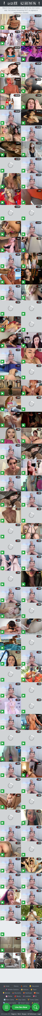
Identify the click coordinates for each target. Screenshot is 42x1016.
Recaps (24, 1014)
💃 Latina (24, 986)
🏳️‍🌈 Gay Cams (21, 1000)
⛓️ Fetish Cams (23, 1003)
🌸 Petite (9, 996)
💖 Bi (35, 996)
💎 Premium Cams (9, 1003)
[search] (36, 1007)
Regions (13, 1014)
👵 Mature (24, 989)
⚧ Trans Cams (33, 1000)
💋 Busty (17, 996)
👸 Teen (34, 989)
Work (19, 1014)
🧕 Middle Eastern (12, 989)
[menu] (6, 1007)
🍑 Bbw (36, 993)
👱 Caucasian (34, 986)
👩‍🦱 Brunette (16, 993)
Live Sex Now (21, 1007)
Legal (39, 1014)
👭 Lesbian (27, 996)
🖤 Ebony (15, 986)
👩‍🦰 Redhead (27, 993)
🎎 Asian (6, 986)
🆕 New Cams (9, 1000)
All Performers (32, 1014)
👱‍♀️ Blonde (6, 993)
